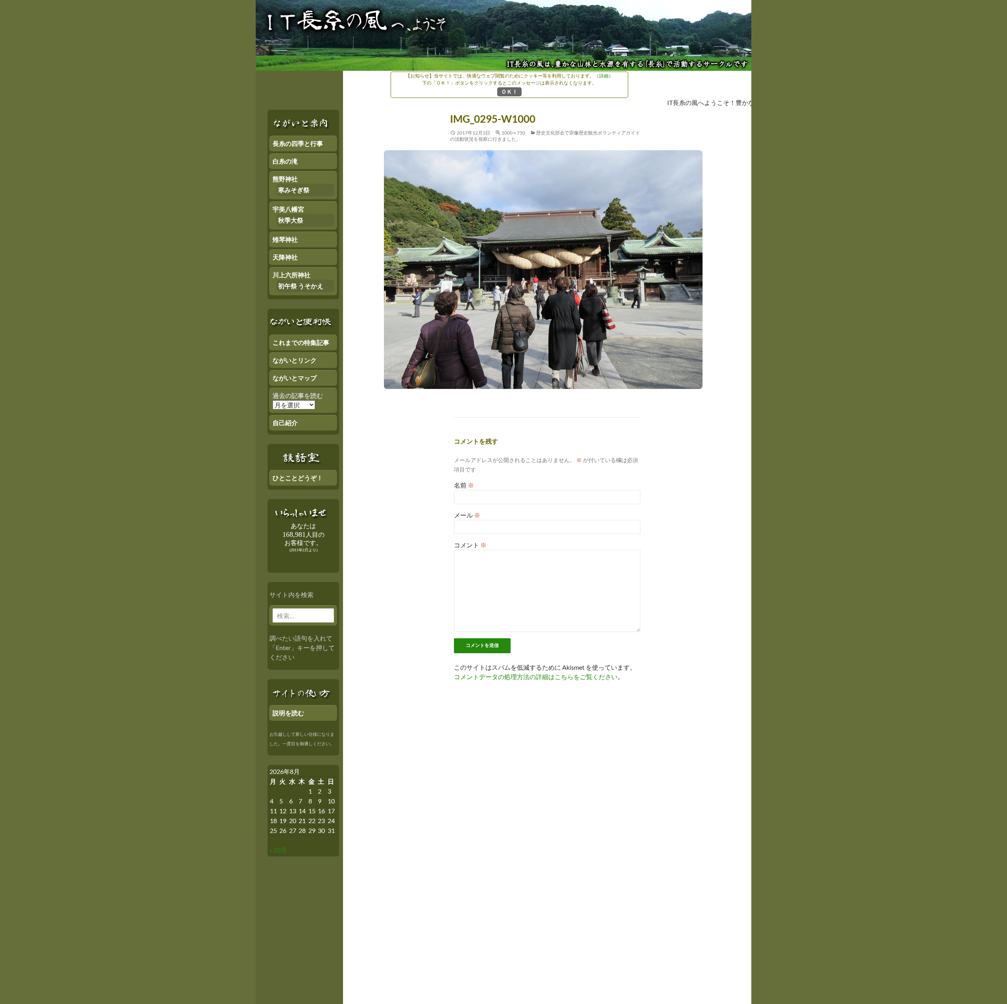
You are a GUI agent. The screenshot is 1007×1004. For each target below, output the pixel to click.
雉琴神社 (285, 239)
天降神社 (285, 257)
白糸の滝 (285, 161)
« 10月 (278, 849)
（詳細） (603, 76)
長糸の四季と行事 (298, 143)
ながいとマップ (295, 377)
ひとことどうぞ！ (298, 477)
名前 (464, 485)
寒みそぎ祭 (294, 189)
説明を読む (288, 713)
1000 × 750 (513, 133)
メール (467, 515)
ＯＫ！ (509, 91)
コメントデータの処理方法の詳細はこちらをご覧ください (536, 676)
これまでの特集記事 (301, 342)
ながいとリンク (295, 360)
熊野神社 (285, 178)
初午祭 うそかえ (300, 285)
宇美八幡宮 (288, 209)
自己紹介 (285, 422)
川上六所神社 (291, 274)
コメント (470, 545)
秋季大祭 (290, 220)
